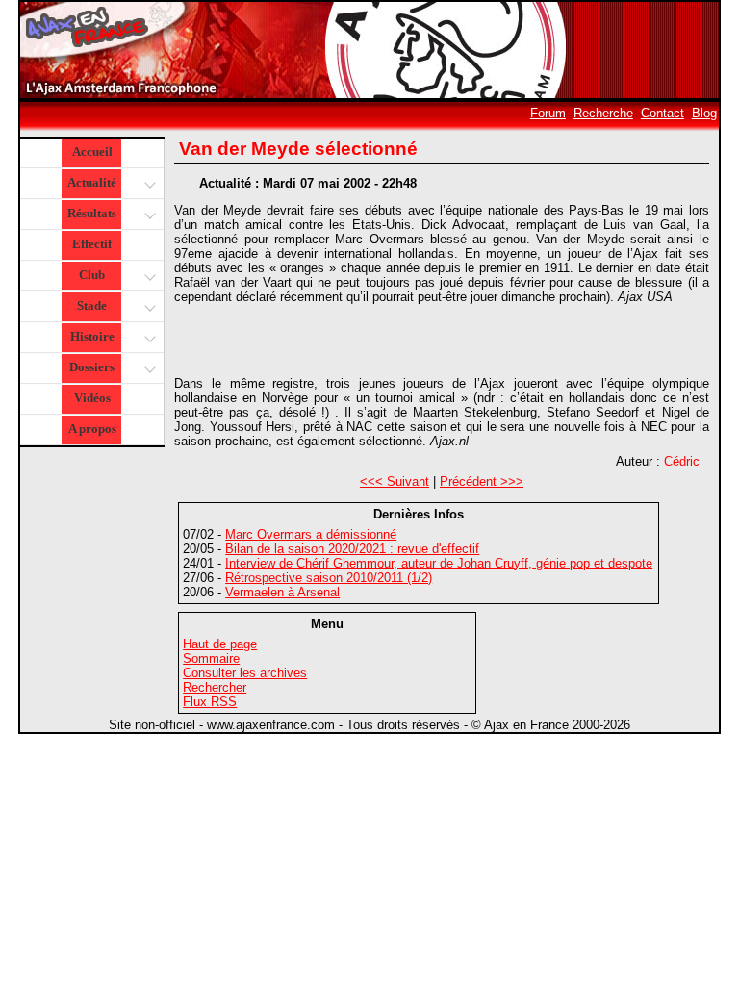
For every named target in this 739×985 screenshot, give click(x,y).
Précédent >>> (481, 481)
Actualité (91, 182)
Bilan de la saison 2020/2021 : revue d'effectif (352, 549)
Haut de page (220, 644)
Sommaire (211, 658)
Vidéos (92, 398)
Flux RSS (210, 702)
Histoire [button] (92, 336)
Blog (704, 113)
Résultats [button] (91, 213)
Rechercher (214, 687)
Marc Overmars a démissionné (310, 534)
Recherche (603, 113)
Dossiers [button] (92, 367)
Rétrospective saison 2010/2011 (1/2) (328, 577)
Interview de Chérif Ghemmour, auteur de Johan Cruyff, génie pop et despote (438, 563)
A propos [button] (92, 428)
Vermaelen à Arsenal (282, 592)
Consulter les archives (245, 673)
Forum (548, 113)
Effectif (92, 244)
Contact (662, 113)
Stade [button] (92, 305)
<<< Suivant (394, 481)
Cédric (682, 461)
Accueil (92, 151)
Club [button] (92, 274)
